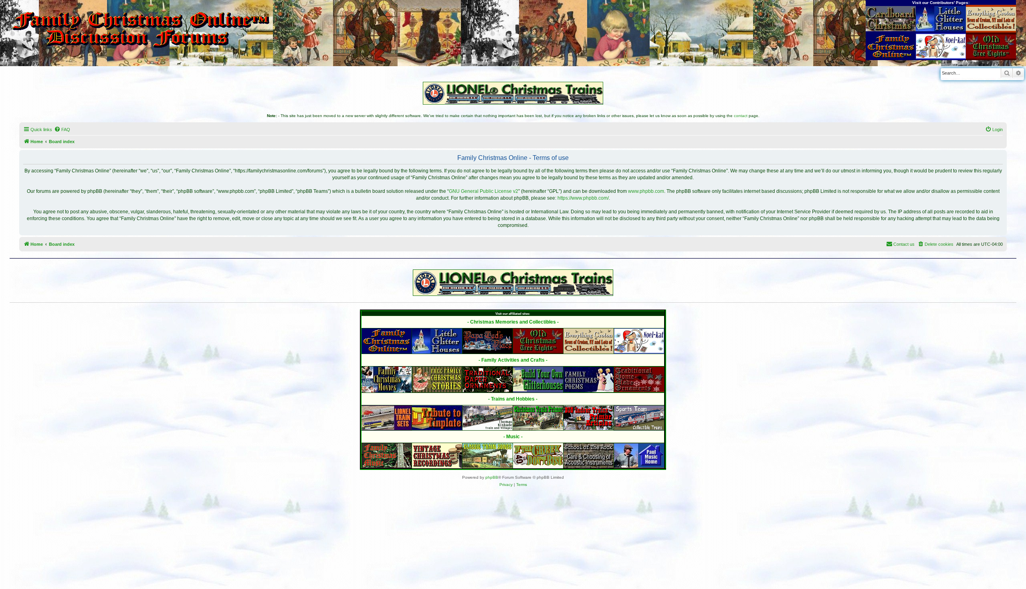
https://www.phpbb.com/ (583, 198)
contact (740, 115)
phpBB (491, 477)
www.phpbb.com (646, 191)
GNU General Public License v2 (483, 191)
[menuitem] (62, 129)
